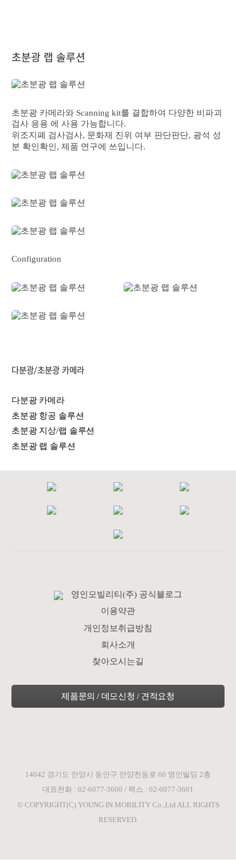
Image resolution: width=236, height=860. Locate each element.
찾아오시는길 (118, 661)
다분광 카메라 (38, 400)
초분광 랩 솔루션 (43, 446)
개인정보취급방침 (118, 628)
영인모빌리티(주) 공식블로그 (126, 594)
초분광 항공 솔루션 (47, 415)
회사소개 (118, 644)
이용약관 (118, 611)
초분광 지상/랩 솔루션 (53, 430)
